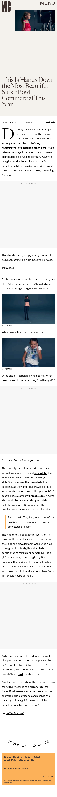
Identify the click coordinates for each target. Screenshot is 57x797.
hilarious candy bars (34, 147)
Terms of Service (42, 780)
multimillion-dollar (22, 161)
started (31, 468)
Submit (48, 776)
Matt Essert (11, 122)
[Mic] (6, 6)
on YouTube (40, 473)
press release (37, 496)
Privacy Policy (8, 782)
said (20, 674)
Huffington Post (15, 713)
